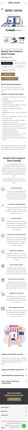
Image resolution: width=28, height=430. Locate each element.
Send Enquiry (8, 74)
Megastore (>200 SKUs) (8, 70)
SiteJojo (8, 421)
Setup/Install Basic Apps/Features (13, 375)
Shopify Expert (8, 425)
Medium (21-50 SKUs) (19, 63)
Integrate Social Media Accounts (12, 354)
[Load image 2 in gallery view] (14, 40)
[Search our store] (25, 3)
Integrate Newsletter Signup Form (13, 369)
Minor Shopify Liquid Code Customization (10, 382)
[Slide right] (26, 40)
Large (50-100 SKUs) (7, 66)
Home (2, 49)
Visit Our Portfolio (9, 78)
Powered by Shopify (14, 427)
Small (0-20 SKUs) (6, 63)
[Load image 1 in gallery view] (6, 40)
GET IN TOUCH (14, 399)
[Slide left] (2, 40)
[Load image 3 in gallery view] (21, 40)
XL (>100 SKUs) (19, 66)
